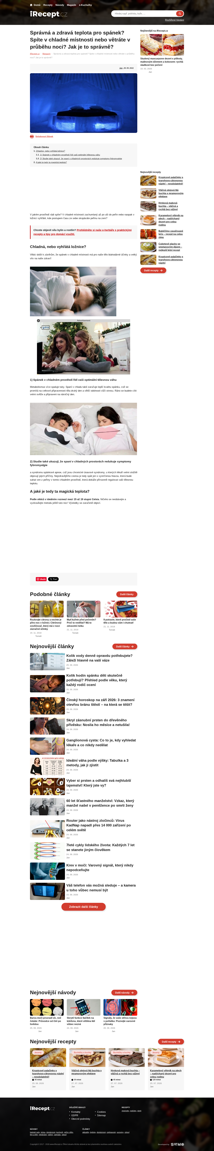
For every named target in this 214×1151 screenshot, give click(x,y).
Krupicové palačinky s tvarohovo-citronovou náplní (171, 259)
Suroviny (120, 1132)
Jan (120, 68)
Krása (43, 1132)
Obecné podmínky (80, 1119)
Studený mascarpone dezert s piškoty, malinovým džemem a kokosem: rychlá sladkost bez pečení (161, 61)
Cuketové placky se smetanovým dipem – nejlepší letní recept (170, 247)
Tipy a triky (34, 1135)
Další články (126, 594)
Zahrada (57, 1135)
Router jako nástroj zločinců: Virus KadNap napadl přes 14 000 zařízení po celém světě (98, 825)
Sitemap (101, 1115)
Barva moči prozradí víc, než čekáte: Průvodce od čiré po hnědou (45, 1021)
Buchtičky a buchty (82, 1052)
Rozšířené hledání (174, 20)
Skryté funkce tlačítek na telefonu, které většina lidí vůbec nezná (81, 1021)
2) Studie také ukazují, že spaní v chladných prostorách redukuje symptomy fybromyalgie (81, 158)
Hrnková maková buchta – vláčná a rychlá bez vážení (168, 206)
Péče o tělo (68, 1132)
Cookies (101, 1112)
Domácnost (50, 1132)
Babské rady (35, 1132)
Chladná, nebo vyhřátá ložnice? (50, 151)
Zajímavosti (111, 1132)
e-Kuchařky (85, 5)
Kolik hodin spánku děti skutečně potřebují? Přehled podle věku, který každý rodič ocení (96, 680)
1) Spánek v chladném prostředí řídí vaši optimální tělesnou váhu (70, 155)
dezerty (38, 1052)
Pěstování (43, 1135)
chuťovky (125, 1111)
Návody (59, 5)
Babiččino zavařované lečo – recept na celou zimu (171, 234)
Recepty (48, 5)
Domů (37, 5)
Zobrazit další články (83, 906)
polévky (133, 1111)
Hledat (179, 13)
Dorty (139, 1111)
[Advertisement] (83, 189)
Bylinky (93, 1132)
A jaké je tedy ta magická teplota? (51, 162)
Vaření (50, 1135)
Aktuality (85, 1132)
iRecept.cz (35, 54)
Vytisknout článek (44, 136)
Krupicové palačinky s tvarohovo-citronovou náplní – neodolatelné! (171, 180)
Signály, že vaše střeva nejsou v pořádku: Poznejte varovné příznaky (120, 1021)
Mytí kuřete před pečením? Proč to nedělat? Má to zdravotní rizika (81, 622)
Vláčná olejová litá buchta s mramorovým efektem (171, 193)
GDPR (74, 1115)
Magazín (71, 5)
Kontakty (75, 1112)
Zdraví (64, 1135)
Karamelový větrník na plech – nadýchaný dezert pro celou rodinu (166, 1073)
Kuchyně (59, 1132)
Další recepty (151, 270)
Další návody (122, 992)
